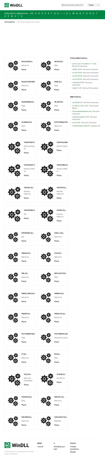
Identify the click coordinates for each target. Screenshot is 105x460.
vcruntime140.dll (78, 82)
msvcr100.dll (77, 79)
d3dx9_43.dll (77, 69)
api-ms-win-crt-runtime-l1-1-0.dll (84, 64)
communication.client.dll (80, 126)
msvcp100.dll (77, 73)
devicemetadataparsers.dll (81, 111)
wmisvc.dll (76, 122)
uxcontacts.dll (77, 102)
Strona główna (10, 22)
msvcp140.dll (77, 76)
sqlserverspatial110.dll (80, 117)
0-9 (31, 13)
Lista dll (40, 447)
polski (91, 5)
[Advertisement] (52, 42)
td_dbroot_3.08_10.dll (80, 106)
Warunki (73, 452)
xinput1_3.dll (77, 88)
